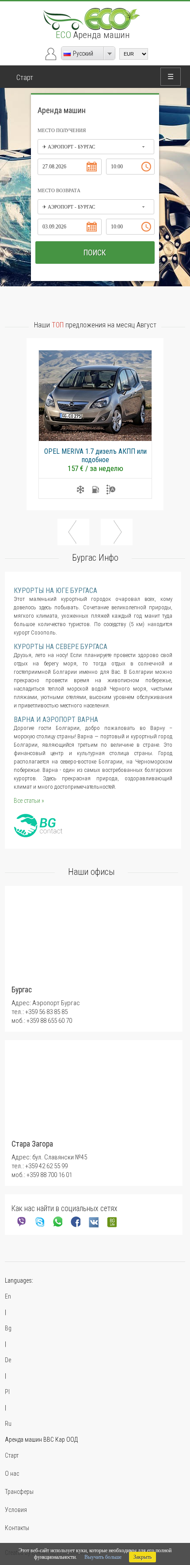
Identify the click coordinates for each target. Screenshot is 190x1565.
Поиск (95, 252)
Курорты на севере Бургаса (60, 646)
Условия (16, 1509)
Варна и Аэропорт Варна (56, 719)
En (8, 1296)
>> (117, 532)
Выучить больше (103, 1557)
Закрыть (142, 1557)
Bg (8, 1328)
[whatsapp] (56, 1221)
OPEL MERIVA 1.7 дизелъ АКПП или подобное (95, 455)
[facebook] (74, 1221)
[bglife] (111, 1221)
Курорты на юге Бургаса (55, 590)
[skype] (38, 1221)
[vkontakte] (93, 1221)
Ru (8, 1423)
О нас (12, 1473)
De (8, 1360)
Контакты (17, 1527)
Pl (7, 1391)
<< (73, 532)
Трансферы (19, 1491)
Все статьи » (29, 800)
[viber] (20, 1221)
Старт (24, 77)
